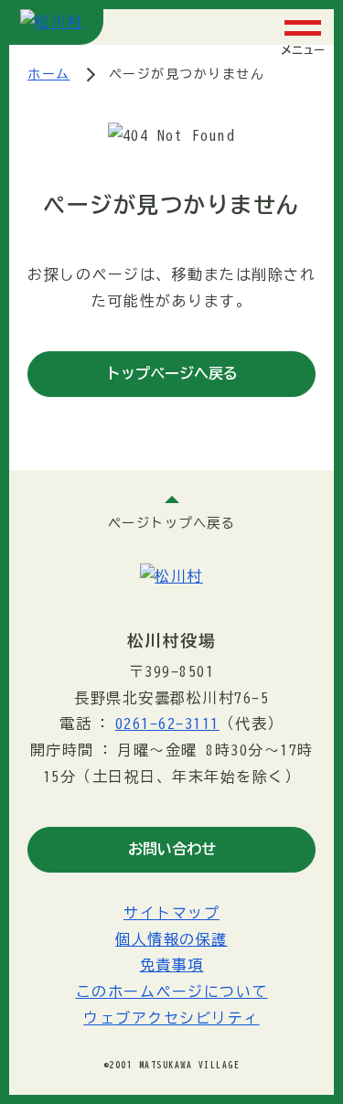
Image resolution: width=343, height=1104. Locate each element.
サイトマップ (171, 913)
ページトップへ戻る (172, 523)
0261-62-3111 (167, 723)
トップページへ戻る (172, 373)
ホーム (48, 74)
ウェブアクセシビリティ (171, 1018)
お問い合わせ (172, 848)
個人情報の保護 (171, 939)
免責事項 (172, 965)
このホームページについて (172, 991)
